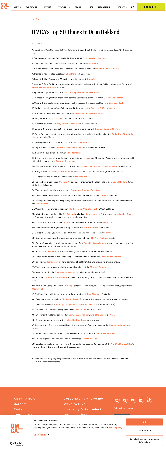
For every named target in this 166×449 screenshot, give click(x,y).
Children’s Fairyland (60, 171)
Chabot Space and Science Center (82, 92)
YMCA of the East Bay (121, 344)
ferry (108, 233)
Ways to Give (75, 403)
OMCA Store (42, 203)
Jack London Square (124, 214)
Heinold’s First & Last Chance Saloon (99, 166)
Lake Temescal (74, 153)
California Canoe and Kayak (69, 147)
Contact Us (23, 414)
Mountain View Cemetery (107, 68)
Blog (38, 19)
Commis (91, 79)
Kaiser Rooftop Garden (77, 320)
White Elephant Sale (106, 333)
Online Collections (79, 414)
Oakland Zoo (81, 176)
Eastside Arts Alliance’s (95, 243)
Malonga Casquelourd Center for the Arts (75, 304)
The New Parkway (99, 238)
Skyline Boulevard (70, 299)
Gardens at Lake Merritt (55, 277)
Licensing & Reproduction (85, 409)
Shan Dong (71, 74)
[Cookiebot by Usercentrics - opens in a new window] (16, 444)
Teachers (63, 7)
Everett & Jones (98, 315)
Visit (16, 7)
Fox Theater (93, 63)
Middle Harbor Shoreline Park (83, 209)
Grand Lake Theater (113, 97)
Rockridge (69, 285)
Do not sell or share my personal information (144, 440)
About (78, 7)
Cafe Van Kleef (116, 103)
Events (47, 7)
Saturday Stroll (91, 227)
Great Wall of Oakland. (111, 256)
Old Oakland (69, 214)
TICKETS (151, 7)
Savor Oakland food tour (94, 58)
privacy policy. (116, 428)
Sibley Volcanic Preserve (67, 123)
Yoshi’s (105, 195)
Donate (121, 7)
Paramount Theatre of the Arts (85, 190)
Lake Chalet (80, 309)
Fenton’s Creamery (65, 161)
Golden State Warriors (66, 272)
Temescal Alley (54, 262)
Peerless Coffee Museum (103, 108)
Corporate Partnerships (83, 398)
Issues (87, 158)
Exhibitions (31, 7)
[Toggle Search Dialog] (133, 7)
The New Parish (89, 338)
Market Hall (37, 289)
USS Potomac (83, 142)
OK (144, 422)
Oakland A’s (64, 182)
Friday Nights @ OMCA (43, 87)
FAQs (18, 409)
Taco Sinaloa (93, 294)
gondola (67, 222)
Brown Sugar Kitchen (79, 315)
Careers (20, 403)
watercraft (108, 222)
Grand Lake (91, 214)
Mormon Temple (98, 267)
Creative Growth (48, 251)
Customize (143, 430)
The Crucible (56, 118)
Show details (40, 435)
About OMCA (24, 398)
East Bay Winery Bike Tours (108, 129)
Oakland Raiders (119, 182)
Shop (90, 7)
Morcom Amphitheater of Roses (88, 113)
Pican (112, 315)
